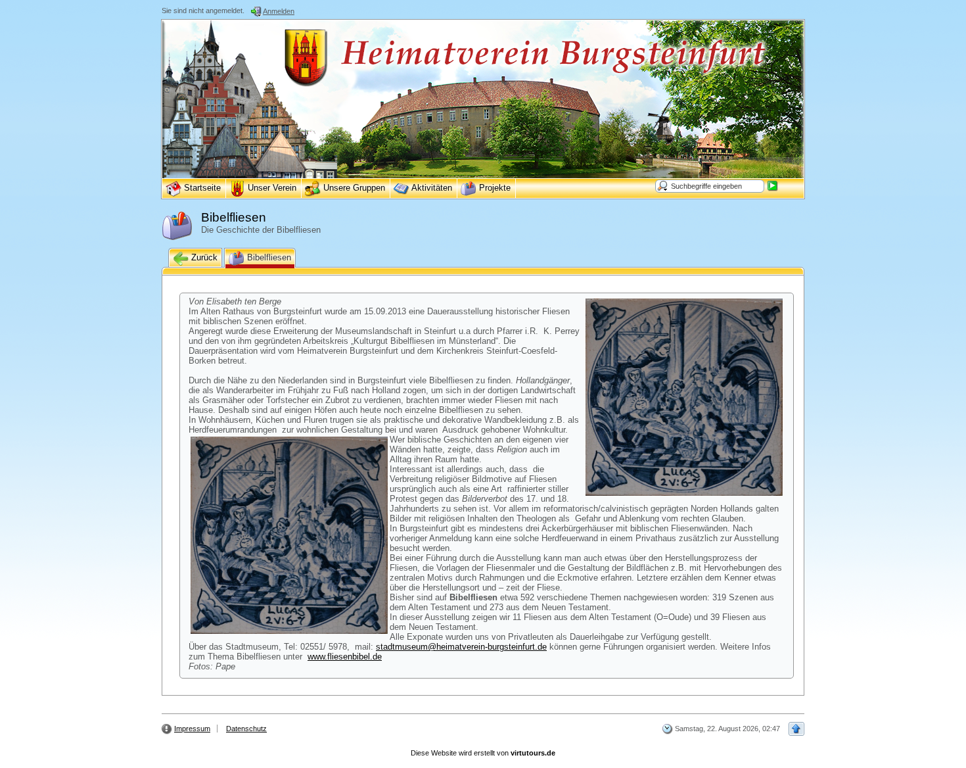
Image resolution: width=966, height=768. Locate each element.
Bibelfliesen (267, 257)
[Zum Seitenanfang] (796, 729)
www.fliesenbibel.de (345, 656)
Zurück (203, 257)
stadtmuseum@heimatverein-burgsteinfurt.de (461, 647)
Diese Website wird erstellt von (483, 753)
